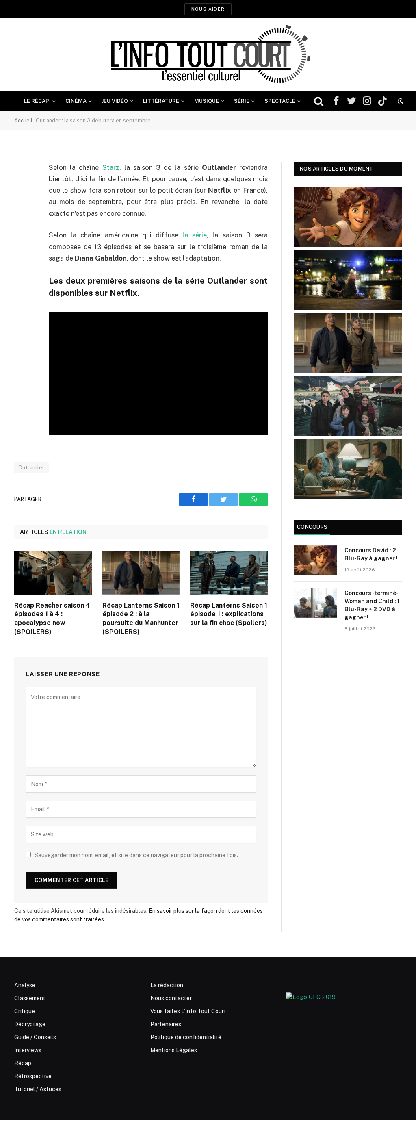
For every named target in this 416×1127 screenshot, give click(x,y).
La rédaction (166, 985)
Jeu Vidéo (115, 101)
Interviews (27, 1050)
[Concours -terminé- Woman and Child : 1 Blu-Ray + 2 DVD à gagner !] (315, 603)
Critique (24, 1011)
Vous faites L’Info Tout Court (188, 1011)
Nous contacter (171, 998)
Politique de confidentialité (185, 1037)
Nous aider (208, 9)
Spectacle (279, 101)
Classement (30, 998)
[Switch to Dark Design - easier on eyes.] (400, 101)
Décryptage (30, 1024)
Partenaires (165, 1024)
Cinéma (76, 101)
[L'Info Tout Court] (208, 54)
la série (194, 235)
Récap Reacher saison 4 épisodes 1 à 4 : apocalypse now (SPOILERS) (52, 619)
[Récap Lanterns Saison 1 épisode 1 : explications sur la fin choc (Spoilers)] (229, 572)
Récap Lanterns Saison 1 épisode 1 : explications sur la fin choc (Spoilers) (228, 614)
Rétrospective (33, 1076)
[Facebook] (22, 188)
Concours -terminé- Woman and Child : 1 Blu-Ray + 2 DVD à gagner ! (371, 605)
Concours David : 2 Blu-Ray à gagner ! (371, 554)
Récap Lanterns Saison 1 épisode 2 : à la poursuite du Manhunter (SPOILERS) (141, 619)
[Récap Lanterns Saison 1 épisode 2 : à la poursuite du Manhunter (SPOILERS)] (141, 572)
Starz (110, 167)
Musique (206, 101)
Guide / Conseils (35, 1037)
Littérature (161, 101)
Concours (312, 527)
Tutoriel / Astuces (37, 1089)
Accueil (23, 120)
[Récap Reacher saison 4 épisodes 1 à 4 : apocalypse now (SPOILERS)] (53, 572)
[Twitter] (22, 209)
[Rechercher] (318, 101)
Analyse (24, 985)
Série (241, 101)
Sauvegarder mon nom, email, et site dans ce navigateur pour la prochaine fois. (136, 855)
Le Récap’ (37, 101)
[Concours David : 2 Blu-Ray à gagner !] (315, 560)
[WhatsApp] (22, 230)
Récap (22, 1063)
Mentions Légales (173, 1050)
